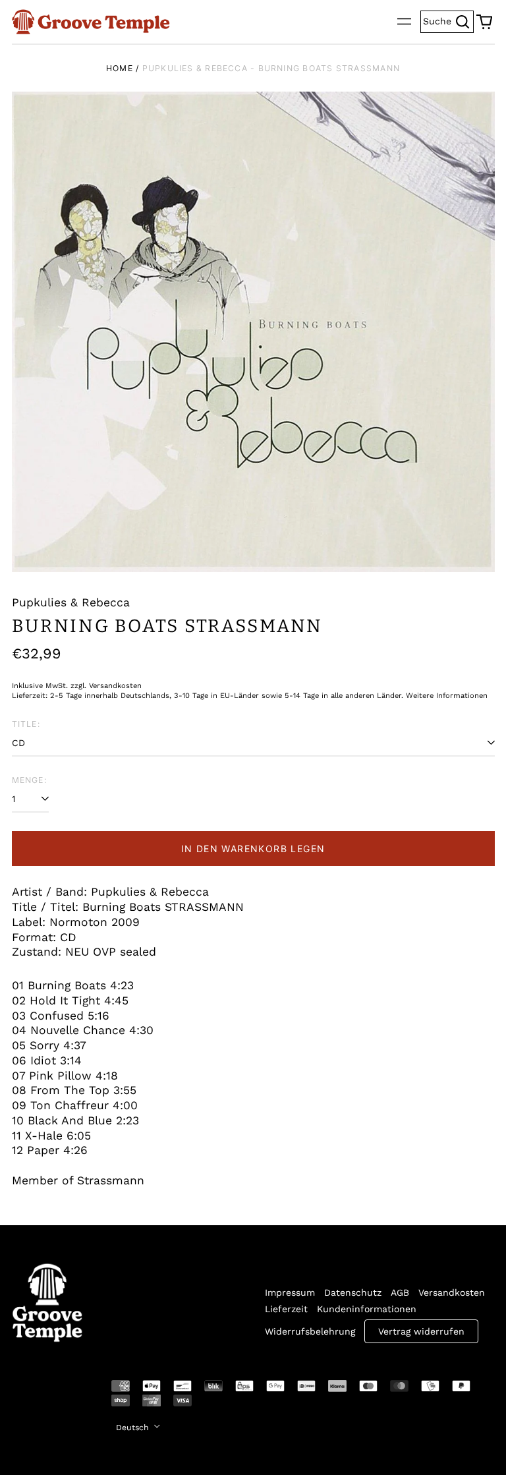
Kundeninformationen (366, 1309)
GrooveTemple (39, 1395)
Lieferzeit (286, 1309)
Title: (26, 724)
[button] (484, 21)
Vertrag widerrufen (421, 1331)
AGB (400, 1292)
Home (119, 68)
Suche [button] (448, 20)
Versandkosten (451, 1292)
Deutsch (134, 1427)
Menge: (29, 780)
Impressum (290, 1292)
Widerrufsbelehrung (310, 1331)
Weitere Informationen (447, 695)
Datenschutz (352, 1292)
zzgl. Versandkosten (106, 685)
